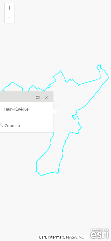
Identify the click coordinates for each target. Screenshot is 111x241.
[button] (9, 8)
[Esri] (99, 233)
